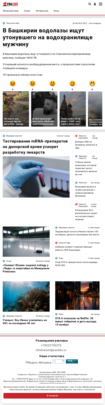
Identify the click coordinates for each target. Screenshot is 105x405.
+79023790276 (51, 345)
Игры (61, 258)
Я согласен (52, 395)
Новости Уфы (64, 243)
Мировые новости (14, 136)
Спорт (8, 261)
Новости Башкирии (83, 137)
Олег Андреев (95, 23)
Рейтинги (83, 183)
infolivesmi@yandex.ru (51, 350)
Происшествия (12, 23)
